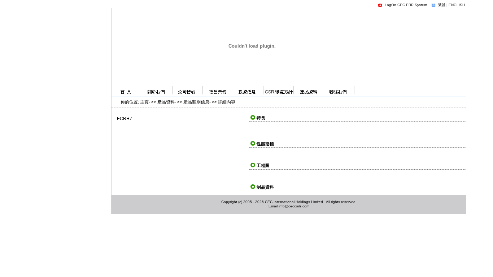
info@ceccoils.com (294, 206)
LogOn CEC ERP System (406, 5)
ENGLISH (457, 5)
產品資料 (166, 102)
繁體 (441, 5)
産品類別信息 (196, 102)
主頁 (144, 102)
